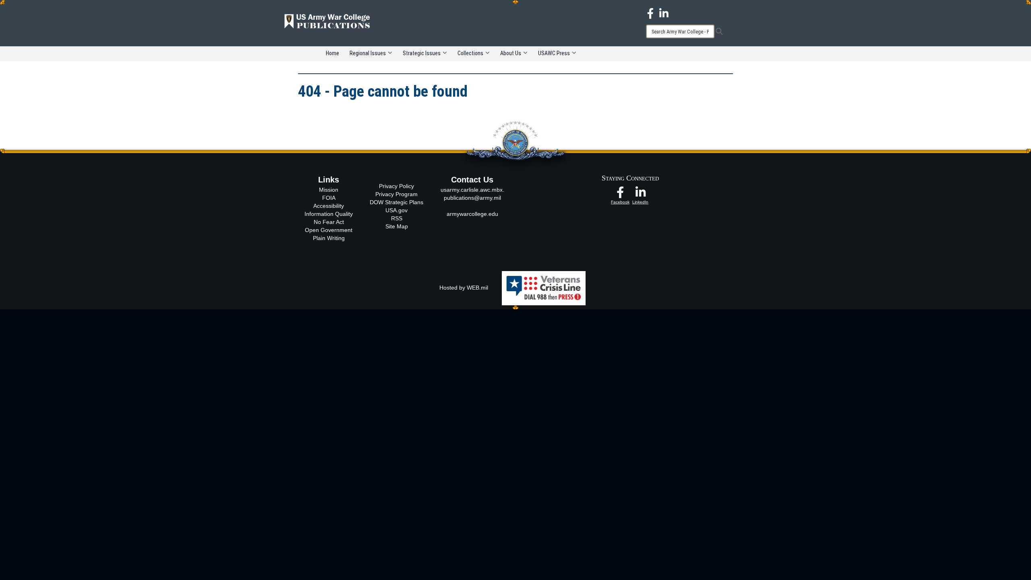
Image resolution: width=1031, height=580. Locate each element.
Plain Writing (329, 238)
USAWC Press (554, 53)
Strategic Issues (422, 53)
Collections (470, 53)
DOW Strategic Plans (396, 202)
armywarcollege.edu (472, 214)
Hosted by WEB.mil (463, 287)
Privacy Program (396, 194)
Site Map (396, 226)
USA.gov (396, 210)
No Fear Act (329, 222)
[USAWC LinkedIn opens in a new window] (664, 13)
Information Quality (328, 214)
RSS (396, 218)
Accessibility (328, 206)
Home (332, 53)
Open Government (328, 230)
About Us (510, 53)
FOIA (328, 198)
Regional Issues (368, 53)
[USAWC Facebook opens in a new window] (650, 13)
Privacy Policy (396, 186)
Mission (328, 189)
